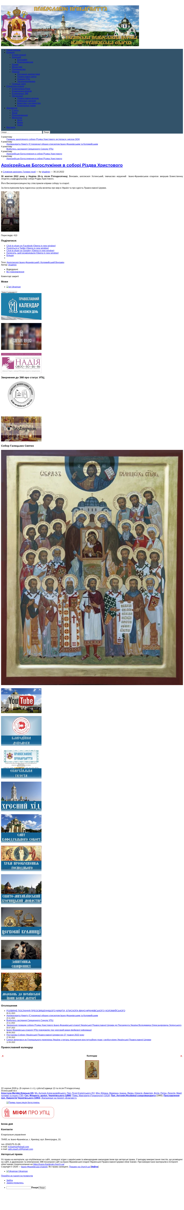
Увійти (94, 1167)
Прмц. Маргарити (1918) (91, 1095)
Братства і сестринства (29, 103)
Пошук (34, 1187)
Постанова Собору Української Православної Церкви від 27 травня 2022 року (45, 1035)
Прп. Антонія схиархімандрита (133, 1095)
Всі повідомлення (15, 272)
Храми (15, 64)
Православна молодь (28, 98)
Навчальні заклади (26, 101)
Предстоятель (13, 50)
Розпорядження (25, 62)
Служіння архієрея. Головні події (19, 172)
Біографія (22, 60)
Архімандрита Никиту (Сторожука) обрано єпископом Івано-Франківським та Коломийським (52, 144)
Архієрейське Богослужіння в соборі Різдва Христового (34, 154)
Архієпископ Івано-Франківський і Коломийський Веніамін (35, 262)
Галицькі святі (19, 84)
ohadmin (46, 172)
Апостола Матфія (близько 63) (17, 1093)
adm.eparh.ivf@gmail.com (20, 1149)
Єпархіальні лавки (26, 105)
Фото (19, 120)
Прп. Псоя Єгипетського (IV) (81, 1093)
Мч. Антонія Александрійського (50, 1093)
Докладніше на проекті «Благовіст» (59, 1098)
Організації (17, 96)
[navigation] (92, 1184)
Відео (20, 122)
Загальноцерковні (26, 81)
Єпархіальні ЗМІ (20, 93)
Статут (15, 110)
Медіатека (17, 118)
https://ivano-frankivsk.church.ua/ (48, 1164)
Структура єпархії (15, 86)
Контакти (10, 127)
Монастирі (17, 67)
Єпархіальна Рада (21, 89)
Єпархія (10, 52)
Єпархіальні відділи (22, 91)
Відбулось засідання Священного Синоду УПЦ (29, 149)
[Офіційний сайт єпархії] (70, 45)
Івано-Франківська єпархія (34, 1167)
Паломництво (19, 69)
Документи (11, 108)
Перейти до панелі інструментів (17, 1176)
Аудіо (20, 125)
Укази (14, 113)
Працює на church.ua (79, 1167)
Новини (16, 72)
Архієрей (16, 57)
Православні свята (26, 76)
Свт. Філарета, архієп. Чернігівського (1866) (48, 1095)
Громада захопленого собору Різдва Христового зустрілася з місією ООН (43, 139)
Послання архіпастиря (28, 74)
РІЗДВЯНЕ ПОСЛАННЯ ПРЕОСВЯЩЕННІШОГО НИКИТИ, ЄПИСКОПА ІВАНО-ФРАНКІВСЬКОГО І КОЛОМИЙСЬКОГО (65, 1011)
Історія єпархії (19, 55)
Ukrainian (16, 287)
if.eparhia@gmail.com (18, 1147)
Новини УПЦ (23, 79)
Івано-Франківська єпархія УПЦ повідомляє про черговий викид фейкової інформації (49, 1030)
